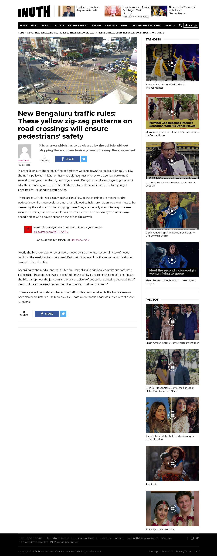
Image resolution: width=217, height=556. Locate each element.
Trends (96, 25)
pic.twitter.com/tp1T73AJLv (51, 231)
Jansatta (119, 537)
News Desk (23, 160)
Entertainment (78, 25)
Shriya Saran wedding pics (160, 529)
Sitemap (166, 537)
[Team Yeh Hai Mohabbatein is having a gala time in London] (172, 415)
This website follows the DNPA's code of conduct (49, 541)
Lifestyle (111, 25)
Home (23, 25)
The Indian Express (57, 537)
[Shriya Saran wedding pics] (172, 508)
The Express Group (31, 537)
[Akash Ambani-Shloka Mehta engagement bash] (172, 322)
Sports (59, 25)
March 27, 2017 (80, 239)
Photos (170, 25)
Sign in (189, 25)
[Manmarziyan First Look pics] (172, 463)
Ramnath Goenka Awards (142, 537)
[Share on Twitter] (84, 159)
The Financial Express (84, 537)
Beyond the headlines (146, 25)
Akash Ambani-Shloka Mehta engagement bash (172, 342)
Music (124, 25)
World (45, 25)
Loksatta (106, 537)
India (34, 25)
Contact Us (167, 551)
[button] (190, 25)
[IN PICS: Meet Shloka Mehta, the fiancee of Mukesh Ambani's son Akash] (172, 367)
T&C (197, 551)
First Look (151, 484)
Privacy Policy (184, 551)
